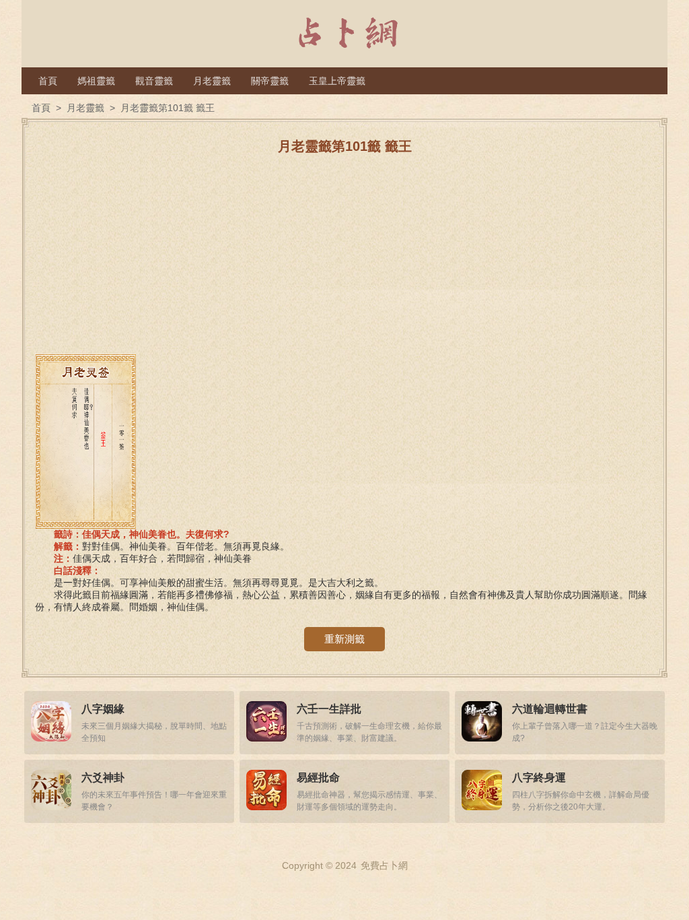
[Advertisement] (344, 259)
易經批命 (318, 777)
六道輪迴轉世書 (549, 709)
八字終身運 (539, 777)
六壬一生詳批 (329, 709)
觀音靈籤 (154, 80)
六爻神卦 (102, 777)
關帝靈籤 (270, 80)
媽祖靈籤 (96, 80)
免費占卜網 (384, 865)
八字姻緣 (102, 709)
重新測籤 (344, 639)
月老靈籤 (212, 80)
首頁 (47, 80)
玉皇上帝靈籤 (337, 80)
